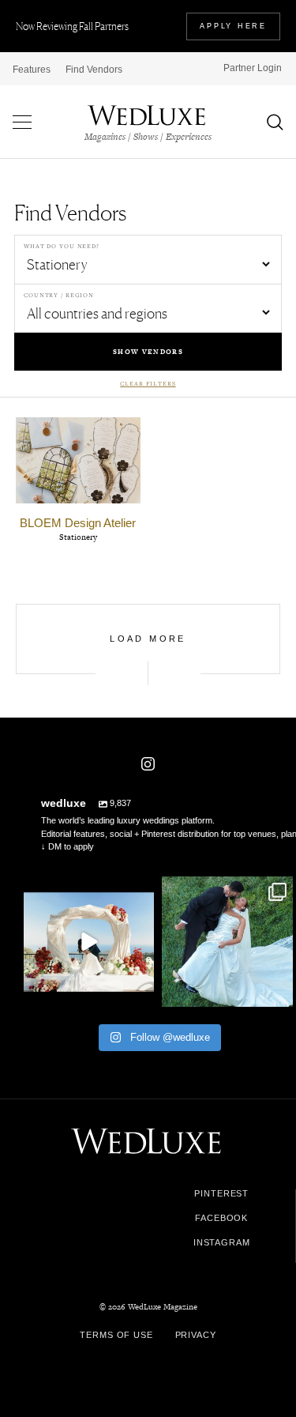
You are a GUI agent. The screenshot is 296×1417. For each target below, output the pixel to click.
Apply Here (233, 26)
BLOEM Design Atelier (78, 522)
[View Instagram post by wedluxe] (139, 992)
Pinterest (221, 1193)
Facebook (221, 1218)
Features (32, 69)
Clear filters (147, 383)
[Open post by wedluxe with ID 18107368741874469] (89, 942)
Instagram (221, 1242)
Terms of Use (116, 1335)
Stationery (78, 537)
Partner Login (252, 68)
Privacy (195, 1335)
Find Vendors (94, 69)
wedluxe (87, 890)
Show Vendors (148, 351)
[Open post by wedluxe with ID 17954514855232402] (227, 942)
